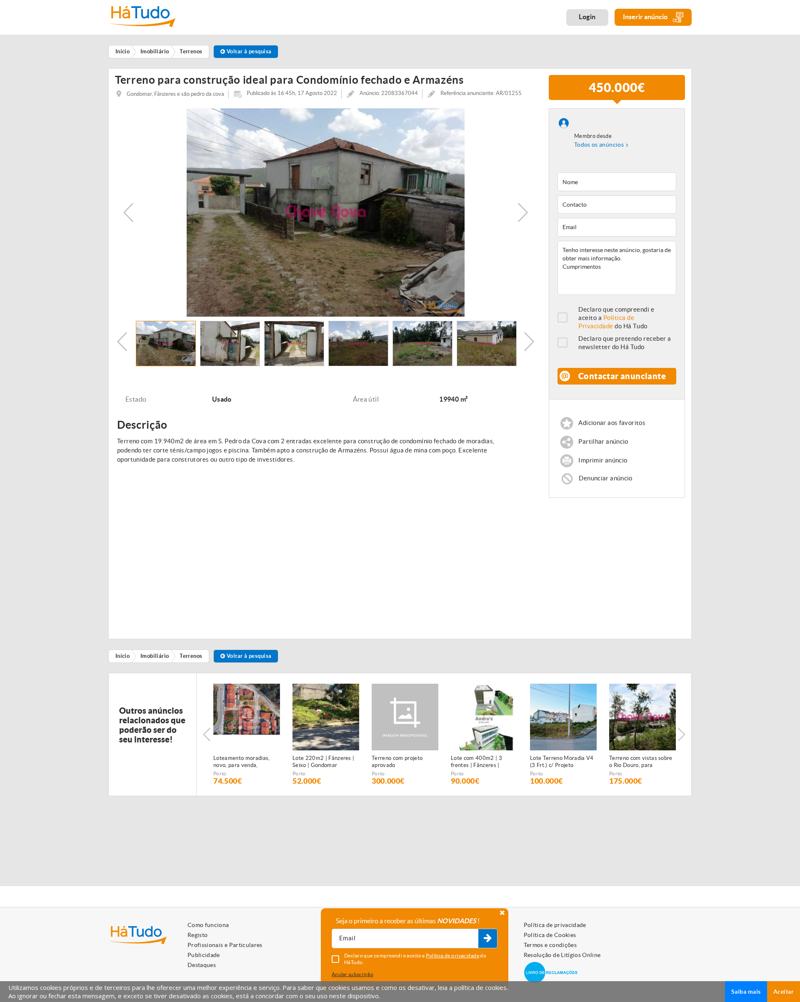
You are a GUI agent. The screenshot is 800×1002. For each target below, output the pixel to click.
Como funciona (208, 925)
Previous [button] (128, 212)
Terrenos (191, 656)
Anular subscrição (352, 974)
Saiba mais (746, 991)
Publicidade (204, 955)
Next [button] (523, 212)
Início (122, 656)
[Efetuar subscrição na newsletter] (487, 938)
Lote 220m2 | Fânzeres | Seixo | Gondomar (323, 761)
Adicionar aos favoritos (611, 422)
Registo (198, 935)
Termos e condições (550, 945)
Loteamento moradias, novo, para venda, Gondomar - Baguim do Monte (242, 762)
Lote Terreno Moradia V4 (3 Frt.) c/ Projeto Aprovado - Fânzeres (561, 762)
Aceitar (783, 991)
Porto (220, 773)
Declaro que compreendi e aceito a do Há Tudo (616, 318)
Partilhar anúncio (603, 441)
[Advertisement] (617, 564)
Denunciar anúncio (605, 477)
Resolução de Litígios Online (562, 955)
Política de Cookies (550, 935)
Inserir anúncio (646, 16)
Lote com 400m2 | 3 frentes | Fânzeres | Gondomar (476, 762)
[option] (325, 212)
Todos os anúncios (599, 144)
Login (587, 16)
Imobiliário (154, 656)
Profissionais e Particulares (225, 945)
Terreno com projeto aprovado (397, 761)
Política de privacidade (555, 925)
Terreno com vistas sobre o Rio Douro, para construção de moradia (640, 762)
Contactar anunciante (622, 376)
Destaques (202, 965)
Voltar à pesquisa (248, 51)
